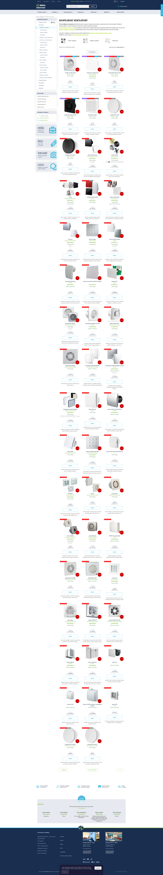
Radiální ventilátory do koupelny (67, 29)
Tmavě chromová (119, 204)
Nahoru (64, 770)
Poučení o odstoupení (42, 853)
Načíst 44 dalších (92, 770)
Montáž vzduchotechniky (43, 96)
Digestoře (41, 88)
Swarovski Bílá (61, 416)
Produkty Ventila (42, 22)
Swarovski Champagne (66, 416)
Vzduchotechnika (42, 80)
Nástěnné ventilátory (44, 50)
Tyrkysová (122, 162)
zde (90, 868)
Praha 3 (81, 1)
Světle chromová (117, 204)
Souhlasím (98, 868)
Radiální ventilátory (44, 32)
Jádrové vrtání (40, 107)
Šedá (109, 162)
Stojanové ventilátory (44, 67)
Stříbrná (111, 162)
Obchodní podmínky (41, 843)
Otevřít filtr (92, 52)
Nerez (71, 543)
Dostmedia (125, 871)
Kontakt (62, 836)
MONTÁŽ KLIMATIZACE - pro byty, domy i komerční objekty (46, 837)
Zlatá (113, 162)
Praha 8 (77, 1)
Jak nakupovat (40, 841)
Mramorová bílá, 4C (68, 416)
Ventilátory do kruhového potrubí (46, 37)
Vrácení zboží (45, 1)
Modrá (116, 162)
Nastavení (65, 872)
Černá (93, 162)
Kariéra (59, 1)
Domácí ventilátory (43, 65)
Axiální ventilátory (43, 30)
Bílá (91, 162)
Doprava (39, 1)
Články (61, 844)
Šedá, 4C (75, 416)
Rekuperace (41, 83)
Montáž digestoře (41, 104)
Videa (61, 848)
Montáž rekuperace (41, 99)
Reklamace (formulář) (42, 850)
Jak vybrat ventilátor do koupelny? (80, 34)
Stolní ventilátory (43, 70)
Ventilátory (41, 25)
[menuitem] (42, 12)
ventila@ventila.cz (43, 120)
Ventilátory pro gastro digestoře (46, 77)
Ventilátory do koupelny (44, 27)
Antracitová (120, 162)
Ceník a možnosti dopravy (42, 846)
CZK (115, 1)
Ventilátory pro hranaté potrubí (46, 40)
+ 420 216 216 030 (44, 118)
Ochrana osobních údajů (66, 855)
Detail (70, 87)
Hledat (93, 6)
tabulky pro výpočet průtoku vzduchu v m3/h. (101, 33)
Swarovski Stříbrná (63, 416)
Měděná (114, 204)
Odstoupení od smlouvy (42, 848)
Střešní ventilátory (43, 52)
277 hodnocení (81, 808)
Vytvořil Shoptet (119, 871)
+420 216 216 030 (87, 851)
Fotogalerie (63, 852)
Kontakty (53, 1)
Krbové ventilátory (43, 60)
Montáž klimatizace (41, 101)
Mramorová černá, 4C (70, 416)
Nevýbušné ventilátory (44, 75)
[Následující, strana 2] (120, 770)
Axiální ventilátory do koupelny (66, 27)
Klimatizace (41, 85)
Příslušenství (42, 35)
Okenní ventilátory (43, 72)
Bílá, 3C (72, 416)
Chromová (118, 162)
